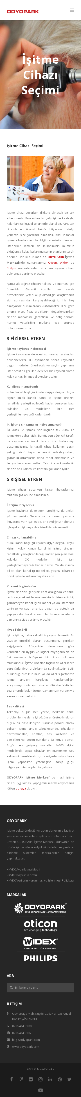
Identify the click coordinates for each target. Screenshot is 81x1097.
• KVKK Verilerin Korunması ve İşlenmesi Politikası (40, 880)
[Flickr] (30, 1079)
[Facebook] (11, 1079)
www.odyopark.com (25, 1047)
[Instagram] (40, 1079)
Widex (64, 262)
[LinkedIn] (50, 1079)
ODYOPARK (55, 257)
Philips (11, 268)
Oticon (52, 262)
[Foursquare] (21, 1079)
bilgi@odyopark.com (26, 1040)
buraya (21, 788)
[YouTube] (40, 1090)
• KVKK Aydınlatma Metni (23, 869)
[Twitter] (69, 1079)
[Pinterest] (59, 1079)
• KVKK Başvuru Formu (22, 875)
